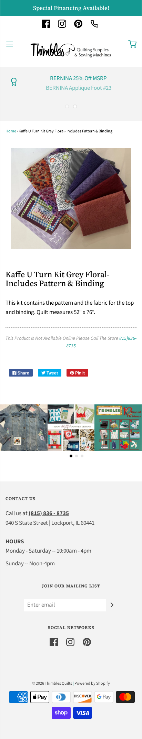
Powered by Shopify (92, 683)
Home (11, 131)
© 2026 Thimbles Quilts (52, 683)
